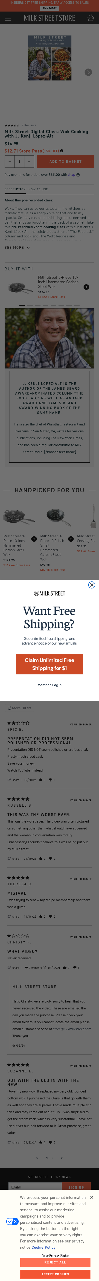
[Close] (92, 1197)
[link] (49, 633)
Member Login (49, 685)
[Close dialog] (91, 585)
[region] (49, 1235)
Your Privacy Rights (55, 1255)
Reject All (55, 1262)
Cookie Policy (43, 1247)
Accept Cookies (55, 1274)
